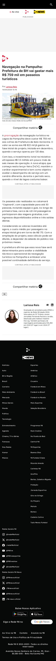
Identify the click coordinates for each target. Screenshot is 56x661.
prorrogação (11, 135)
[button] (51, 4)
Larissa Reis (31, 305)
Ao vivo (15, 12)
